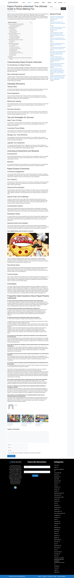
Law (55, 519)
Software (56, 553)
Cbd (55, 485)
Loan (55, 525)
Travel (55, 568)
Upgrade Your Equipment (15, 38)
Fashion (56, 499)
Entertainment (57, 497)
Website (56, 572)
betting (56, 474)
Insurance (56, 517)
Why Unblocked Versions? (14, 26)
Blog (55, 479)
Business (29, 2)
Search (51, 6)
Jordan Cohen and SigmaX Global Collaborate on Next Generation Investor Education (57, 18)
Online (55, 533)
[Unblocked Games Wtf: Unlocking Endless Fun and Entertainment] (27, 418)
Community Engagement (14, 44)
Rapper (56, 537)
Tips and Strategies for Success (14, 33)
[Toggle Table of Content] (30, 22)
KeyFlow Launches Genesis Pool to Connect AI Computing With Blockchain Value (58, 39)
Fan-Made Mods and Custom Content (17, 52)
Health (43, 2)
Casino (55, 483)
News (55, 2)
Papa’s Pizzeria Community (14, 43)
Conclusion (11, 56)
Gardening (56, 507)
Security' (56, 541)
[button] (64, 2)
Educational (57, 495)
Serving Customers (13, 32)
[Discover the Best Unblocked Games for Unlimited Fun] (13, 418)
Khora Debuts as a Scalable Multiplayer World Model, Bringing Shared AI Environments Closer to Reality (58, 53)
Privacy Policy (50, 576)
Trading (56, 566)
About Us (39, 576)
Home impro (36, 2)
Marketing (56, 527)
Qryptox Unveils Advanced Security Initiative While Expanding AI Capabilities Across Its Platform (57, 65)
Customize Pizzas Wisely (14, 36)
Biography (56, 476)
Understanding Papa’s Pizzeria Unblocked (16, 24)
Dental (55, 491)
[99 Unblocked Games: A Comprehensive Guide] (41, 418)
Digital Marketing (58, 493)
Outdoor (56, 535)
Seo (55, 543)
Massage (56, 529)
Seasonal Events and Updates (15, 51)
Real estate (57, 539)
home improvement (58, 513)
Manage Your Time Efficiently (15, 37)
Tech (24, 2)
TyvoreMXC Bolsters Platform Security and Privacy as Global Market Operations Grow (57, 28)
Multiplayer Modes (14, 50)
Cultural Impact (13, 55)
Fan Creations (12, 45)
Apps (55, 467)
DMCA (55, 576)
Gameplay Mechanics (13, 27)
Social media (57, 551)
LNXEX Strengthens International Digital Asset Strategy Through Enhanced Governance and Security (57, 34)
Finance (56, 501)
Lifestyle (49, 2)
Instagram (56, 515)
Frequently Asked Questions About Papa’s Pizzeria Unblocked (20, 57)
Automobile (57, 472)
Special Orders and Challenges (16, 48)
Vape (55, 570)
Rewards (11, 42)
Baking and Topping (13, 31)
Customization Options (14, 49)
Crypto (55, 489)
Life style (56, 521)
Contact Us (60, 2)
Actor (55, 465)
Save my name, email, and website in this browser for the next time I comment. (24, 452)
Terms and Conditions (61, 576)
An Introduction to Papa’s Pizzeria (15, 25)
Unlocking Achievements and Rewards (16, 39)
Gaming (56, 505)
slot (55, 549)
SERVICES (56, 545)
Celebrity (56, 487)
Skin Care (56, 547)
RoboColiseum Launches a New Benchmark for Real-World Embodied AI (57, 23)
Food (55, 503)
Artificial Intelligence (59, 469)
